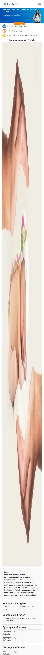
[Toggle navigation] (39, 4)
